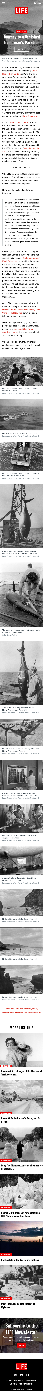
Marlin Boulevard (29, 115)
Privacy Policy (19, 1381)
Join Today (21, 1345)
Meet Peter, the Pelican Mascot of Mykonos (18, 1305)
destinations (6, 1066)
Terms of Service (31, 1381)
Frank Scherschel (8, 1012)
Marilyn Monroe (9, 309)
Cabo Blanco (10, 1009)
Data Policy (13, 1384)
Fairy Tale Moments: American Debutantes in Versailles (22, 1167)
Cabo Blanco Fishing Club (23, 1009)
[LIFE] (21, 10)
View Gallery (21, 49)
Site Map (8, 1381)
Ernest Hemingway (26, 309)
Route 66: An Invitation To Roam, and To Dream (20, 1120)
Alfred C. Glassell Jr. (19, 122)
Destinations (21, 31)
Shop (39, 3)
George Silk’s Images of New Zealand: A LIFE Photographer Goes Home (20, 1214)
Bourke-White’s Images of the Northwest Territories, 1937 (21, 1072)
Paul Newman (16, 312)
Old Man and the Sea (34, 1012)
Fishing (34, 1009)
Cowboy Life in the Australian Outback (20, 1260)
